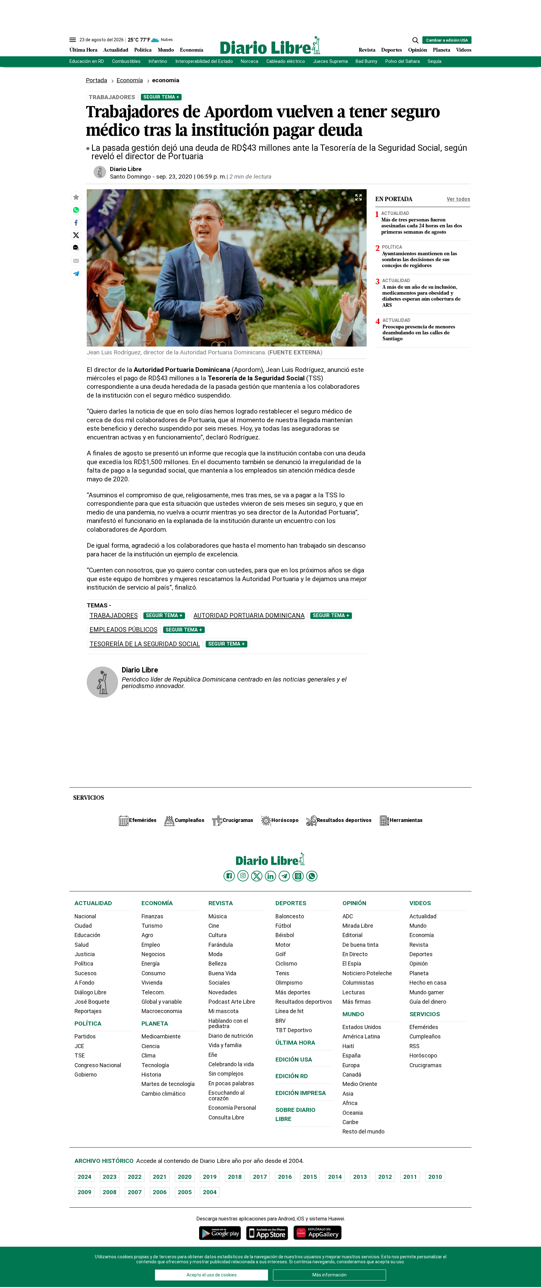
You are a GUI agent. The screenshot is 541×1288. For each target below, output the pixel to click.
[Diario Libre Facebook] (229, 876)
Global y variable (162, 1002)
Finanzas (152, 916)
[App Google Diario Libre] (220, 1233)
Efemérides (424, 1027)
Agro (147, 935)
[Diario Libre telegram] (284, 876)
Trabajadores (114, 615)
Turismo (152, 926)
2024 (84, 1176)
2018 (235, 1176)
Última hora (295, 1042)
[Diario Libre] (270, 45)
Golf (281, 954)
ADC (348, 916)
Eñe (213, 1055)
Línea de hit (290, 1011)
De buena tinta (361, 945)
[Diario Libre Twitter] (256, 876)
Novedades (223, 992)
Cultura (218, 935)
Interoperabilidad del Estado (204, 61)
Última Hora (83, 50)
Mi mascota (224, 1011)
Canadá (352, 1075)
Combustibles (126, 61)
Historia (151, 1075)
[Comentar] (76, 248)
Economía (191, 50)
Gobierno (86, 1075)
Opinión (417, 50)
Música (218, 916)
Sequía (434, 61)
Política (143, 50)
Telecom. (153, 992)
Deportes (391, 50)
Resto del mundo (363, 1131)
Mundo (166, 50)
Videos (463, 50)
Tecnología (155, 1065)
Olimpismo (289, 983)
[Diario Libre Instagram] (243, 875)
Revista (367, 50)
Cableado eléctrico (285, 61)
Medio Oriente (360, 1084)
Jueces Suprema (330, 61)
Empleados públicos (123, 629)
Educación (87, 935)
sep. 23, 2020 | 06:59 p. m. (191, 176)
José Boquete (92, 1002)
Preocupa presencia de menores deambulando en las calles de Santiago (419, 333)
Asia (348, 1094)
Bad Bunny (366, 61)
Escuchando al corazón (227, 1096)
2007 (135, 1192)
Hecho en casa (428, 983)
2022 (135, 1176)
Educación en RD (87, 61)
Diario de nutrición (231, 1036)
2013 (360, 1176)
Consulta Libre (226, 1117)
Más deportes (293, 992)
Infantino (157, 61)
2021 (160, 1176)
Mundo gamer (427, 992)
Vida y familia (225, 1045)
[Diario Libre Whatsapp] (311, 876)
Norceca (249, 61)
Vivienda (152, 983)
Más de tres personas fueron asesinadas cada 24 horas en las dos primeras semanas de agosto (421, 226)
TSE (80, 1055)
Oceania (353, 1113)
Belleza (218, 964)
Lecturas (354, 992)
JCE (79, 1046)
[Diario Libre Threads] (298, 876)
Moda (216, 954)
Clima (149, 1055)
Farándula (221, 945)
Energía (151, 964)
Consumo (153, 973)
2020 (185, 1176)
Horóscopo (423, 1055)
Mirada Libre (358, 926)
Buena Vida (222, 973)
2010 (435, 1176)
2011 (410, 1176)
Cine (214, 926)
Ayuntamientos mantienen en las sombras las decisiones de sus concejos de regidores (419, 259)
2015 (310, 1176)
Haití (348, 1046)
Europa (351, 1065)
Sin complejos (226, 1074)
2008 (109, 1192)
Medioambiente (161, 1036)
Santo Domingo (130, 176)
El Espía (352, 964)
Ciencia (151, 1046)
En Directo (355, 954)
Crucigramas (426, 1065)
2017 (260, 1176)
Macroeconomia (162, 1011)
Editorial (353, 935)
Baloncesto (290, 916)
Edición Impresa (301, 1093)
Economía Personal (232, 1108)
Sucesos (86, 973)
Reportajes (88, 1011)
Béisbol (285, 935)
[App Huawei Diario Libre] (317, 1233)
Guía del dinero (428, 1002)
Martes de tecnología (168, 1084)
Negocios (153, 954)
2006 (160, 1192)
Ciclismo (286, 964)
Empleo (151, 945)
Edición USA (294, 1059)
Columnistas (358, 983)
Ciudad (83, 926)
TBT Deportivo (294, 1030)
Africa (350, 1103)
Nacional (85, 916)
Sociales (219, 983)
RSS (415, 1046)
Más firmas (357, 1002)
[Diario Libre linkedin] (270, 876)
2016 (285, 1176)
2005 (185, 1192)
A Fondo (84, 983)
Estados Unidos (362, 1027)
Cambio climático (163, 1094)
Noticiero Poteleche (367, 973)
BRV (281, 1021)
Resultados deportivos (304, 1002)
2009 (84, 1192)
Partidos (85, 1036)
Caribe (350, 1122)
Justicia (85, 954)
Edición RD (292, 1076)
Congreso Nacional (98, 1065)
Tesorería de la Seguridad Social (145, 644)
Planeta (441, 50)
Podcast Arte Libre (232, 1002)
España (352, 1055)
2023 (109, 1176)
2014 (335, 1176)
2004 (210, 1192)
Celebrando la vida (231, 1064)
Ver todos (458, 199)
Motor (283, 945)
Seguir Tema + (161, 97)
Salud (82, 945)
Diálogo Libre (90, 992)
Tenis (282, 973)
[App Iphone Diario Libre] (267, 1233)
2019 (210, 1176)
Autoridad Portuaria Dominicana (249, 615)
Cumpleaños (425, 1036)
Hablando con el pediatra (228, 1024)
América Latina (361, 1036)
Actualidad (115, 50)
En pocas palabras (231, 1083)
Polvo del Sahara (402, 61)
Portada (96, 80)
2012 (385, 1176)
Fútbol (283, 926)
